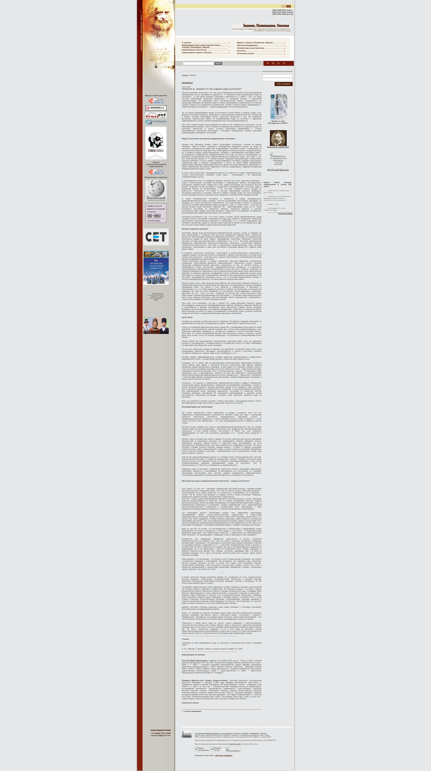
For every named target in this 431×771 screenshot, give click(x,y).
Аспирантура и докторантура (250, 48)
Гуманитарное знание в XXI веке (197, 53)
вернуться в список (190, 702)
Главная (185, 75)
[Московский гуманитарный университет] (187, 738)
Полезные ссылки (245, 53)
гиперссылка (235, 744)
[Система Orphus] (156, 222)
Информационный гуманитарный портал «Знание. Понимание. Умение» (201, 46)
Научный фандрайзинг (247, 45)
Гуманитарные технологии (194, 50)
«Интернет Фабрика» (224, 755)
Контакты (241, 51)
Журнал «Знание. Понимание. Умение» (255, 43)
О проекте (186, 43)
